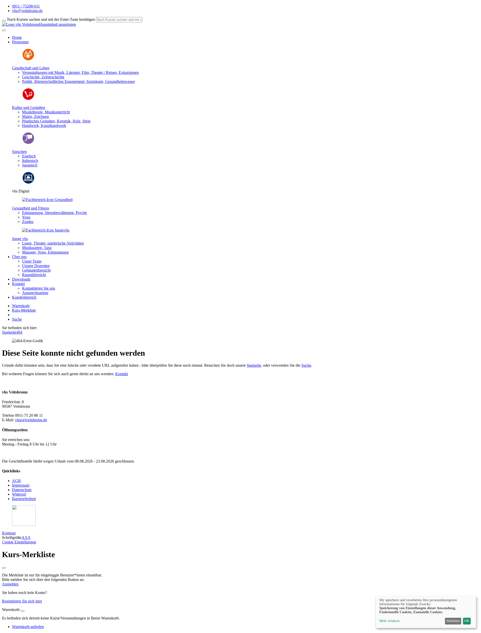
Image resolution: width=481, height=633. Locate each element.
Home (17, 37)
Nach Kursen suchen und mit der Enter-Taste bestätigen (51, 19)
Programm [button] (20, 42)
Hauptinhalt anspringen (57, 24)
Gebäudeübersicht (36, 270)
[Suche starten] (4, 21)
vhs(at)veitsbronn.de (31, 420)
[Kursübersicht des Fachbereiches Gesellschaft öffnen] (28, 59)
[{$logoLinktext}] (20, 24)
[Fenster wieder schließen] (4, 568)
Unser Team (31, 261)
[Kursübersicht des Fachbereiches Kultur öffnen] (28, 99)
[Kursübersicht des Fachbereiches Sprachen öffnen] (28, 143)
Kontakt (121, 374)
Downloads (21, 279)
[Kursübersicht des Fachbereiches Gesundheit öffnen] (47, 199)
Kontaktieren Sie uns (38, 288)
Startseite (9, 332)
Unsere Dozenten (36, 266)
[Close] (23, 611)
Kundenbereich (24, 297)
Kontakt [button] (18, 284)
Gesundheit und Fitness (30, 208)
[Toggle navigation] (4, 30)
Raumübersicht (34, 275)
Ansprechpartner (35, 293)
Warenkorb (21, 306)
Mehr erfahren (389, 621)
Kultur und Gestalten (28, 107)
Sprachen (19, 151)
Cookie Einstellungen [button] (19, 542)
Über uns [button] (19, 257)
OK (466, 621)
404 (19, 332)
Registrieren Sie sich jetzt (22, 601)
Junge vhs (20, 239)
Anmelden (10, 584)
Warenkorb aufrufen (28, 626)
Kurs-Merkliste (24, 310)
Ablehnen (453, 621)
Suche (17, 319)
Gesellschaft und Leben (30, 68)
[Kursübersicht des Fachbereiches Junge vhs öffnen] (45, 230)
